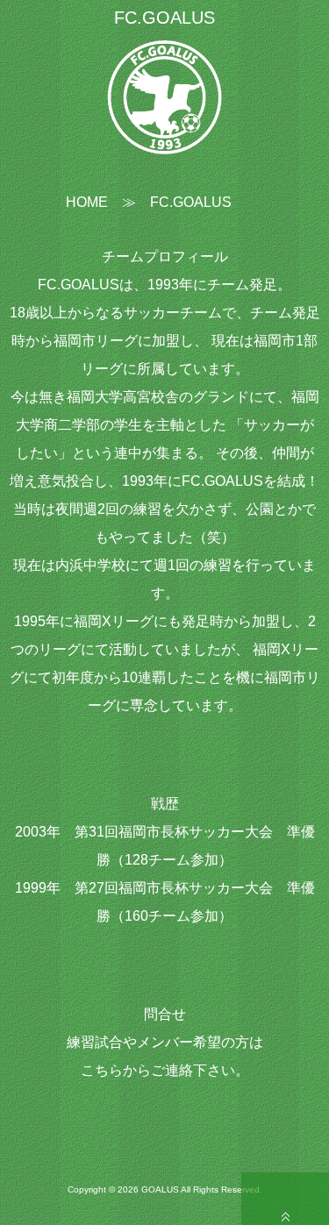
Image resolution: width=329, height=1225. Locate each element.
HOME (87, 202)
